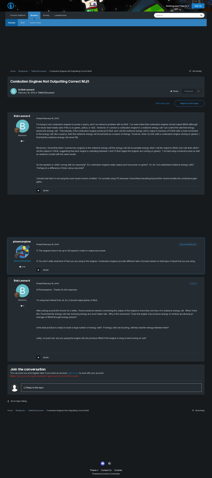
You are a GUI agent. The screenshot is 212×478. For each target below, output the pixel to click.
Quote (46, 190)
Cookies (118, 470)
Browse (34, 15)
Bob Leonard (27, 89)
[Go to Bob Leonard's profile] (13, 91)
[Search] (201, 15)
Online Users (35, 22)
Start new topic (162, 103)
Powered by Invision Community (106, 474)
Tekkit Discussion (46, 92)
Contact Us (106, 470)
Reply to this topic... (35, 387)
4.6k (23, 267)
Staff (22, 22)
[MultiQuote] (38, 191)
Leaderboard (60, 15)
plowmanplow (22, 241)
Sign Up (198, 6)
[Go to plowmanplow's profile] (22, 251)
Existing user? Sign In (177, 6)
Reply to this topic (189, 103)
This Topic (189, 15)
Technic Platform (18, 15)
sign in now (73, 373)
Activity (46, 15)
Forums (11, 22)
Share (175, 91)
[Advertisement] (106, 46)
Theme (93, 470)
